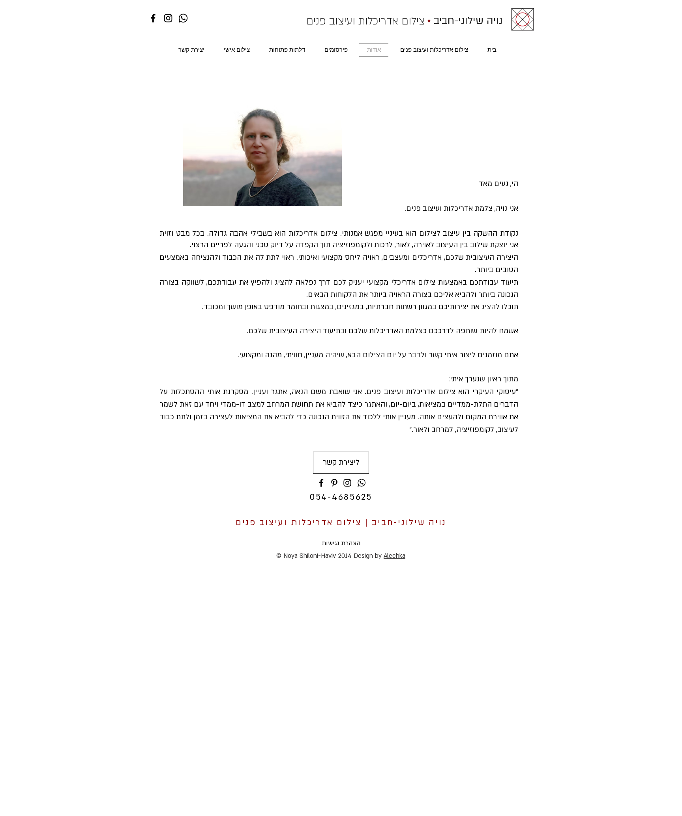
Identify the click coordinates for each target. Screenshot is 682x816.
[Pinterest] (334, 483)
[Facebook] (153, 18)
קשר (435, 355)
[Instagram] (168, 18)
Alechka (394, 556)
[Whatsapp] (183, 18)
